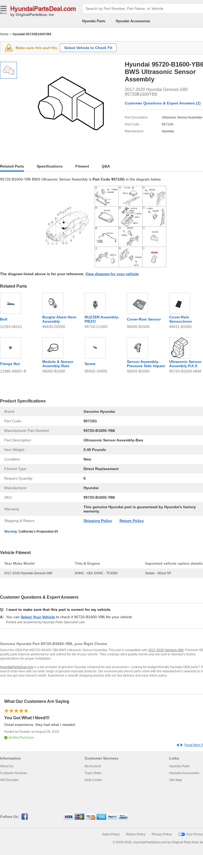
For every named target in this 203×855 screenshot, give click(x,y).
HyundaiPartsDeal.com (16, 667)
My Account (93, 766)
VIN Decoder (9, 780)
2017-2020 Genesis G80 (166, 650)
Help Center (93, 780)
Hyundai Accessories (133, 21)
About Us (6, 766)
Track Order (93, 773)
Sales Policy (111, 834)
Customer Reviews (13, 773)
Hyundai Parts (93, 21)
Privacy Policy (162, 834)
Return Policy (131, 521)
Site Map (175, 780)
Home (4, 34)
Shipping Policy (98, 521)
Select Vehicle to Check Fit (88, 48)
